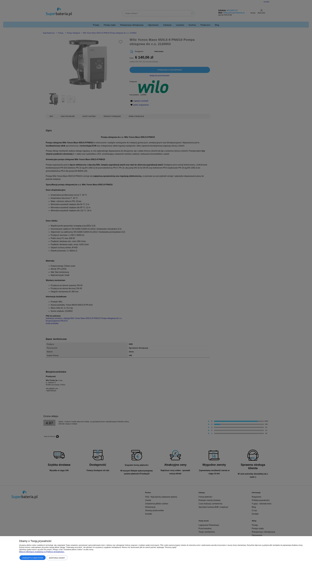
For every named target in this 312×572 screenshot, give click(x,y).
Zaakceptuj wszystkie (32, 558)
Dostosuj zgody (57, 558)
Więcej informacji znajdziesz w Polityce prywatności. (41, 552)
